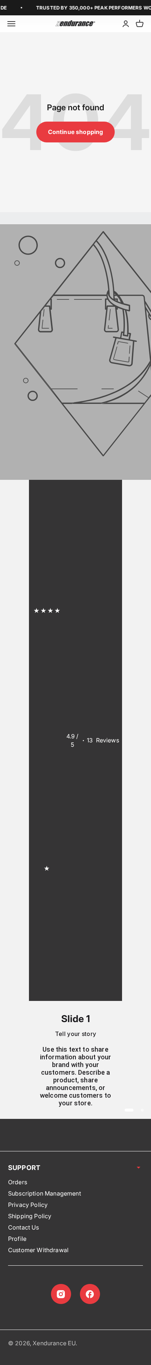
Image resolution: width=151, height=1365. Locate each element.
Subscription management (44, 1193)
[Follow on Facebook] (90, 1294)
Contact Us (23, 1227)
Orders (17, 1182)
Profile (17, 1238)
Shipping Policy (29, 1216)
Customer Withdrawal (38, 1250)
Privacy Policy (28, 1204)
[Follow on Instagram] (61, 1294)
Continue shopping (75, 131)
